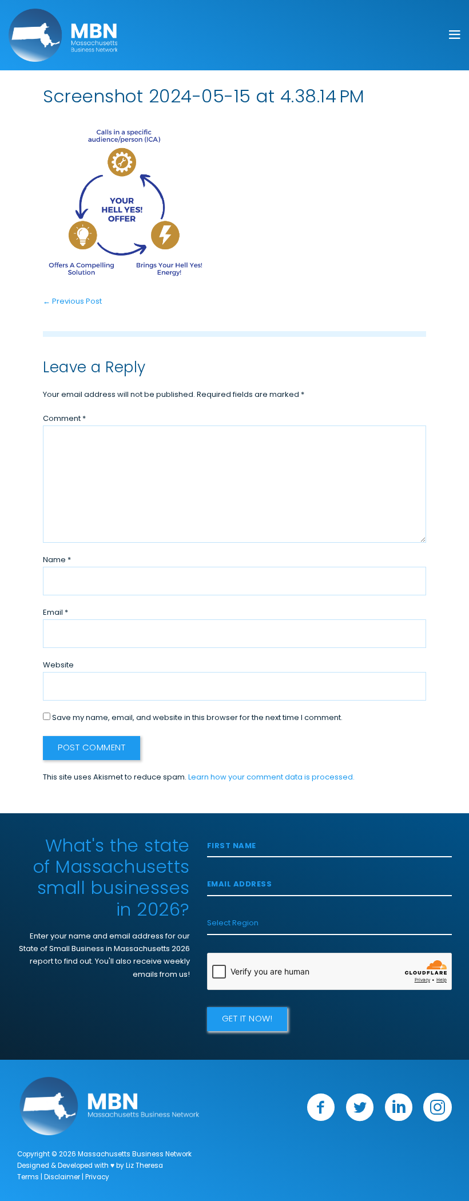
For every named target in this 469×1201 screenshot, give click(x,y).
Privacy (97, 1177)
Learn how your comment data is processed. (271, 777)
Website (58, 665)
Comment (64, 419)
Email (55, 613)
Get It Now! (247, 1019)
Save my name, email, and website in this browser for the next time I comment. (197, 718)
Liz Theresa (144, 1166)
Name (57, 560)
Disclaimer (62, 1177)
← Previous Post (72, 301)
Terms (28, 1177)
